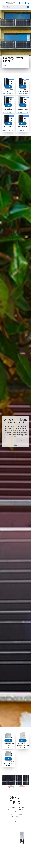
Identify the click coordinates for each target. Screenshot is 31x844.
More (4, 65)
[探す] (27, 7)
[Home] (10, 3)
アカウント (25, 3)
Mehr (15, 444)
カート (28, 3)
